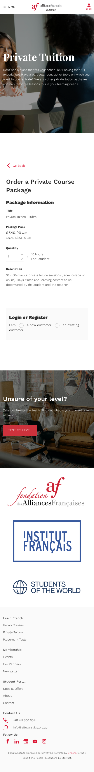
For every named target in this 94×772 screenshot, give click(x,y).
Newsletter (11, 671)
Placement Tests (14, 639)
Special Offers (13, 688)
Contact (8, 703)
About (7, 695)
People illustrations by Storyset (53, 758)
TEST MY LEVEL (14, 427)
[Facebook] (7, 741)
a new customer (38, 325)
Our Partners (12, 664)
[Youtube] (35, 741)
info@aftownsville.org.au (30, 727)
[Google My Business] (25, 741)
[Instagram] (44, 741)
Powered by (65, 753)
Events (8, 657)
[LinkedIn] (16, 741)
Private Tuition (13, 632)
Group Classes (13, 625)
